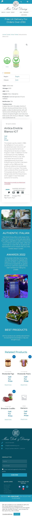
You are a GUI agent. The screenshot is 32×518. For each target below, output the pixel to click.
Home (4, 34)
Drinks (8, 34)
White (16, 34)
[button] (26, 44)
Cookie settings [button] (7, 514)
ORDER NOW (25, 12)
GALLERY (8, 12)
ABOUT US (3, 12)
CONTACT (13, 12)
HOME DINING (24, 14)
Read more (8, 385)
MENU (21, 12)
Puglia (17, 76)
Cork (16, 80)
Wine (12, 34)
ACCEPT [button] (17, 514)
